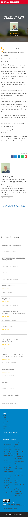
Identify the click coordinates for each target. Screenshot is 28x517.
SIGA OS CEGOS (7, 326)
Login (4, 428)
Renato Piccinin (17, 482)
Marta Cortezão (18, 472)
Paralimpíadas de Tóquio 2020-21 (11, 421)
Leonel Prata (17, 447)
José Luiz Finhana (18, 446)
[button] (12, 156)
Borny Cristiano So (8, 453)
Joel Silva (6, 492)
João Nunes (6, 489)
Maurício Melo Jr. (18, 473)
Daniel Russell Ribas (8, 471)
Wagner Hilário (17, 491)
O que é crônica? (7, 426)
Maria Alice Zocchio (18, 470)
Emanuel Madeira (8, 478)
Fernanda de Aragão (8, 482)
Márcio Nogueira (18, 468)
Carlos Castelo (7, 457)
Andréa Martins (7, 451)
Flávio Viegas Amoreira (7, 484)
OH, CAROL (6, 299)
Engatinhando (8, 369)
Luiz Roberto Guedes (19, 456)
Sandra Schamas (18, 486)
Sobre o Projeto (6, 422)
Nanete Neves (17, 478)
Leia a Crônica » (6, 248)
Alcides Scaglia (7, 448)
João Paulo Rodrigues (8, 491)
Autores (5, 424)
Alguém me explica (9, 273)
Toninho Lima (17, 489)
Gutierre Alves (7, 487)
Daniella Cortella (7, 473)
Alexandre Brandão (8, 449)
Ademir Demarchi (7, 444)
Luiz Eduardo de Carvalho (18, 454)
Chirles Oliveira (7, 467)
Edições (4, 417)
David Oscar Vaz (7, 475)
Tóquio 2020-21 (7, 419)
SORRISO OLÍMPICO (9, 286)
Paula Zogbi (17, 480)
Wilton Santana (17, 495)
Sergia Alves (17, 488)
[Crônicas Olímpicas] (10, 2)
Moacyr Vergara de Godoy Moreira (18, 476)
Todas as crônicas (6, 198)
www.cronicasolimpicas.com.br (10, 508)
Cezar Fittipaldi (7, 465)
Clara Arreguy (7, 469)
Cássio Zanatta (7, 462)
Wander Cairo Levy (18, 493)
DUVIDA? (5, 382)
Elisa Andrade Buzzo (8, 476)
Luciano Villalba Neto (19, 451)
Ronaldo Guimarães (19, 484)
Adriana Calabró (7, 446)
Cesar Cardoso (7, 464)
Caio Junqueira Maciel (9, 455)
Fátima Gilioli (6, 480)
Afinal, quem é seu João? (12, 245)
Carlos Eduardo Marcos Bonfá (7, 459)
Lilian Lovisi (17, 449)
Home (4, 415)
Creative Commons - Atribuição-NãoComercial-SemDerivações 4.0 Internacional (13, 505)
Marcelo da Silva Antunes (18, 459)
